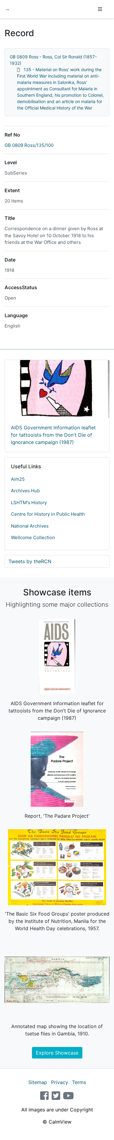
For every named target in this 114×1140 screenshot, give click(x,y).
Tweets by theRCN (30, 561)
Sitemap (37, 1082)
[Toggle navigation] (100, 9)
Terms (79, 1082)
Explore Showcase (57, 1053)
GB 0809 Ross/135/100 (29, 145)
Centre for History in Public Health (48, 514)
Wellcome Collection (33, 537)
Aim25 (18, 479)
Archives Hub (25, 491)
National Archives (30, 526)
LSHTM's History (29, 502)
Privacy (59, 1082)
